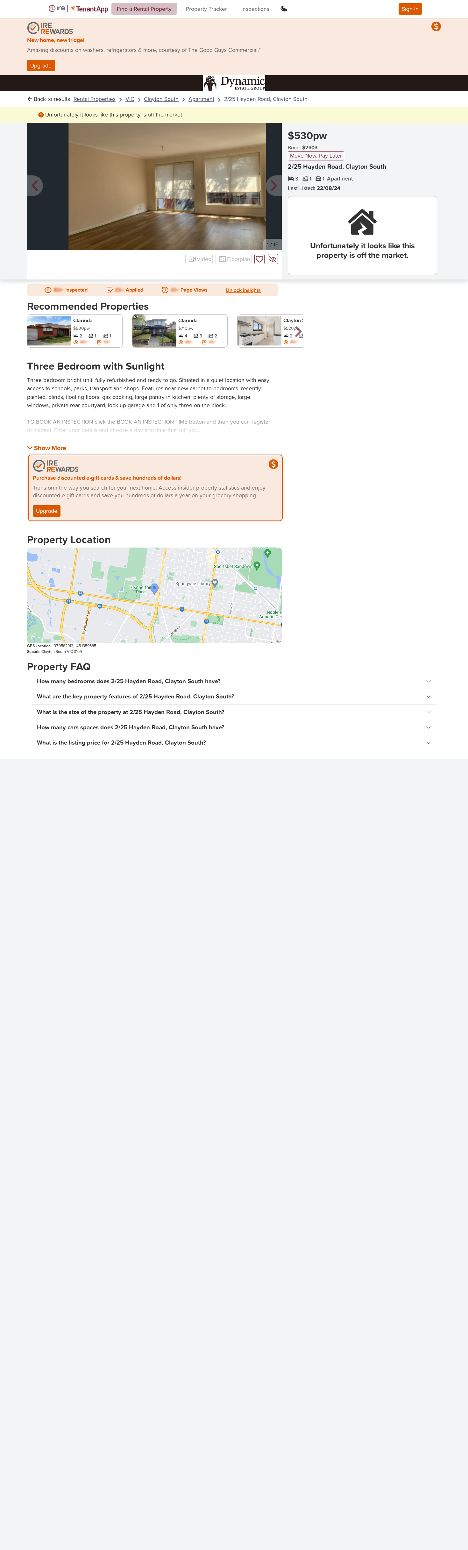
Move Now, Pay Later (316, 155)
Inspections (255, 9)
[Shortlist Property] (259, 259)
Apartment (201, 99)
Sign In (410, 9)
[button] (35, 186)
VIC (129, 99)
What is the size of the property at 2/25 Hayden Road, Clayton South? (130, 712)
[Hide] (273, 259)
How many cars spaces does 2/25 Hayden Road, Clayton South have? (130, 727)
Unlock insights (243, 290)
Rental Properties (95, 99)
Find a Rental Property (144, 9)
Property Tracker (206, 9)
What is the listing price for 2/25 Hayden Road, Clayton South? (121, 742)
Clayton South (161, 99)
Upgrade (41, 65)
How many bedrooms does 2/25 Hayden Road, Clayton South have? (129, 681)
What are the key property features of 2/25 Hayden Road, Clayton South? (135, 696)
